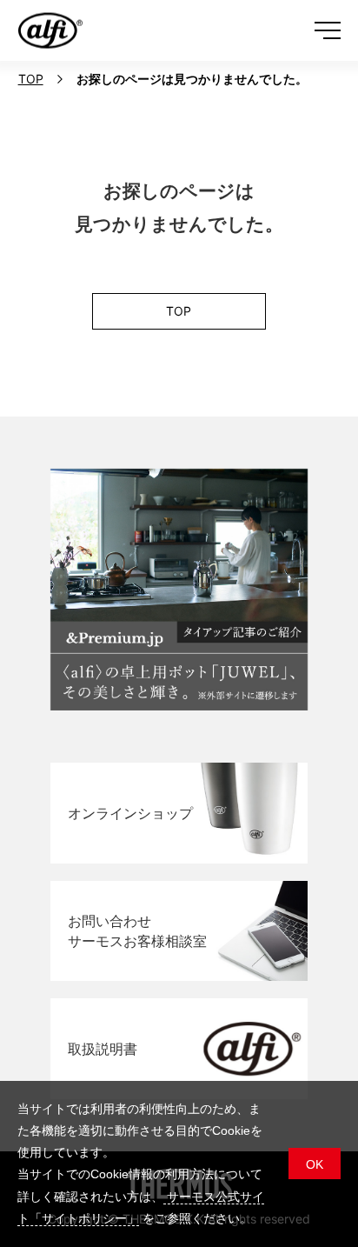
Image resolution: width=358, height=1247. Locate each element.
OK (314, 1164)
